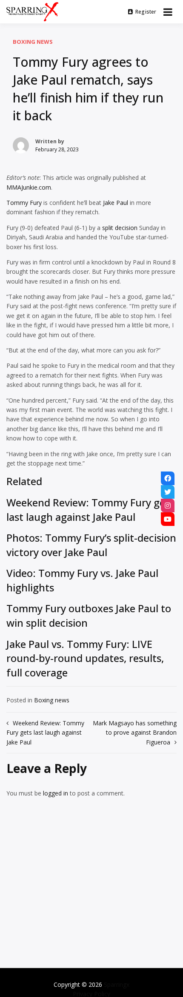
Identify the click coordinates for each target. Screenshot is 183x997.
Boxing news (33, 41)
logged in (55, 793)
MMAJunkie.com (28, 187)
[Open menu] (168, 12)
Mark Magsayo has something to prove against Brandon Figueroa (135, 732)
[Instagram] (167, 505)
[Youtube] (167, 519)
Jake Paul (115, 203)
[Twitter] (167, 492)
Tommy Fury (24, 203)
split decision (119, 228)
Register (146, 11)
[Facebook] (167, 478)
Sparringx (116, 984)
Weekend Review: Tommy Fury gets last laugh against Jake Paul (45, 732)
